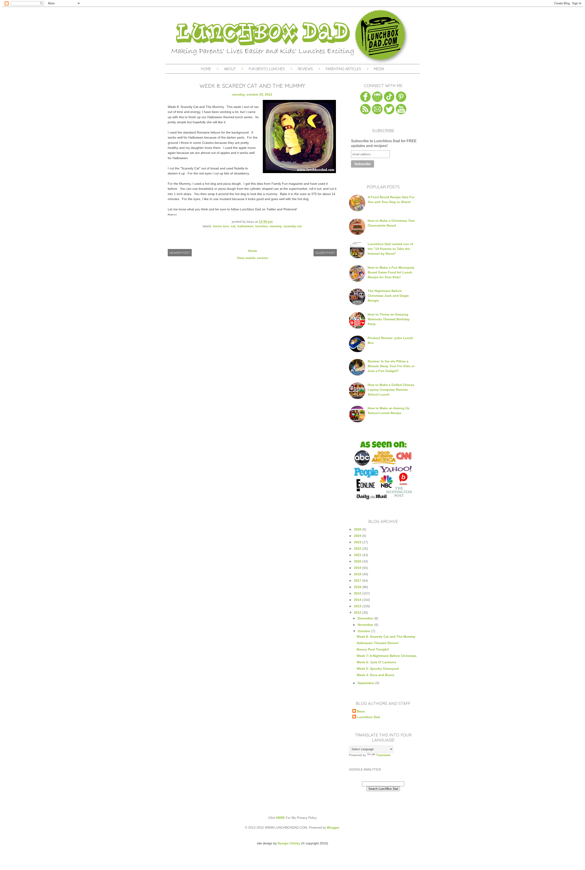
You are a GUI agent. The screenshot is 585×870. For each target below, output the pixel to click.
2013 (358, 606)
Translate (383, 755)
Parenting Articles (343, 69)
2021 (358, 555)
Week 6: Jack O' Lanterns (376, 662)
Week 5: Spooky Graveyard (378, 668)
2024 (358, 536)
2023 (358, 542)
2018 (358, 574)
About (230, 69)
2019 (358, 568)
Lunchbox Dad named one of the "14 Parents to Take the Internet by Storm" (390, 248)
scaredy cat (293, 226)
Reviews (305, 69)
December (366, 618)
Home (206, 69)
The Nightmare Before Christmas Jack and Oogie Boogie (388, 295)
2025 (358, 529)
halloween (245, 226)
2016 (358, 587)
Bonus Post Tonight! (373, 649)
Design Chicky (289, 843)
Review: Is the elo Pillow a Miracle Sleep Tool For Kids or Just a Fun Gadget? (391, 366)
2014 (358, 600)
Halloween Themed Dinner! (378, 643)
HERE (280, 817)
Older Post (325, 253)
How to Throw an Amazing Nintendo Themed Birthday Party (389, 319)
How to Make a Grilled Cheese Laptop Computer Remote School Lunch (391, 389)
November (366, 624)
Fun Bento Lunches (267, 69)
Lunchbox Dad (368, 717)
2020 (358, 561)
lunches (261, 226)
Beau (361, 711)
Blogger (333, 827)
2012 (358, 612)
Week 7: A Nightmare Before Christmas (387, 656)
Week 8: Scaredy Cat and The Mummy (386, 636)
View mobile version (252, 258)
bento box (221, 226)
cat (233, 226)
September (366, 683)
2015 (358, 593)
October (364, 631)
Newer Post (179, 253)
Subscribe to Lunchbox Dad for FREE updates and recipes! (384, 143)
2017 (358, 580)
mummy (276, 226)
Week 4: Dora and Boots (375, 675)
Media (379, 69)
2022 (358, 548)
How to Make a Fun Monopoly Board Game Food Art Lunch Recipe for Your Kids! (391, 272)
